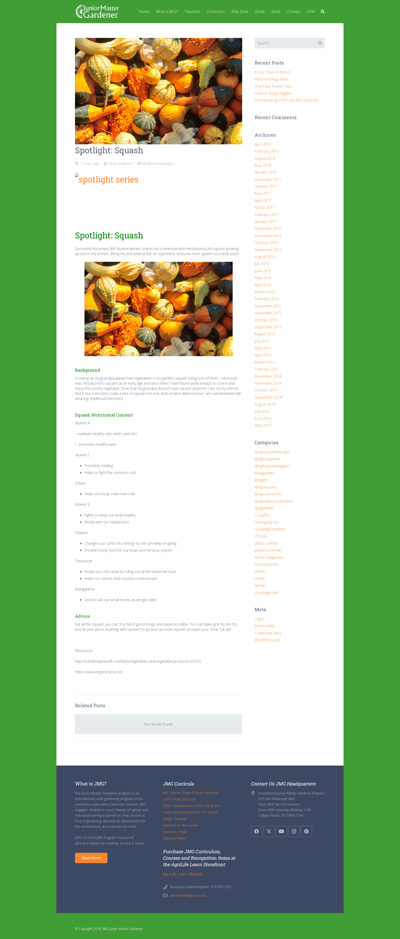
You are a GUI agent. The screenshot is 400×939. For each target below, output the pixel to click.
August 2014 (265, 404)
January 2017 (265, 221)
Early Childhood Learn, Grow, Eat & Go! (191, 805)
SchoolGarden (266, 564)
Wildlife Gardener (175, 819)
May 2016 (263, 277)
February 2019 (267, 151)
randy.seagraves (120, 163)
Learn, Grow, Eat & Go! (179, 799)
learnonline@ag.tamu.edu (188, 895)
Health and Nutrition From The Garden (190, 812)
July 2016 (262, 263)
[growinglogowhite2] (97, 12)
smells (260, 578)
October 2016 (266, 242)
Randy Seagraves (269, 557)
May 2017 (263, 193)
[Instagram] (294, 831)
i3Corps (261, 536)
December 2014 (268, 376)
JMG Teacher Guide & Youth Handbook (191, 793)
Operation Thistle (175, 832)
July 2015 (262, 341)
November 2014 (268, 383)
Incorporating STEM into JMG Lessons (286, 100)
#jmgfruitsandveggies (159, 163)
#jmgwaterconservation (274, 501)
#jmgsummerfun (268, 494)
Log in (260, 618)
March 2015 (265, 362)
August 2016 (265, 256)
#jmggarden (264, 473)
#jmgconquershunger (272, 451)
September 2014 (268, 397)
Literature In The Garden (180, 825)
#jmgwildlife (264, 508)
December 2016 (268, 228)
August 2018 (265, 158)
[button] (323, 11)
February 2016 (267, 298)
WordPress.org (267, 639)
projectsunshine (268, 550)
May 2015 (263, 348)
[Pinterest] (306, 831)
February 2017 (267, 214)
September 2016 (268, 249)
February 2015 (267, 369)
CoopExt (262, 515)
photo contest (266, 543)
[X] (269, 831)
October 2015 (266, 320)
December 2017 (268, 179)
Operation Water (175, 838)
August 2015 (265, 334)
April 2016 (263, 284)
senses (260, 571)
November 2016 (268, 235)
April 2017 (263, 200)
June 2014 (263, 418)
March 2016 (265, 291)
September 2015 (268, 327)
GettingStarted (266, 522)
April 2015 (263, 355)
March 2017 (265, 207)
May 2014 (263, 425)
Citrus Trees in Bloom (272, 72)
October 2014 (266, 390)
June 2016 (263, 270)
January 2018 (265, 172)
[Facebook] (256, 831)
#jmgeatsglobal (267, 458)
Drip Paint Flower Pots (273, 86)
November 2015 (268, 312)
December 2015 (268, 306)
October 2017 (266, 186)
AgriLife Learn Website (183, 874)
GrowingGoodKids (270, 529)
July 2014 (262, 411)
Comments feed (268, 633)
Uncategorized (267, 592)
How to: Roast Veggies (273, 93)
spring (260, 585)
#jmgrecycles (265, 487)
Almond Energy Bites (271, 79)
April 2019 (263, 144)
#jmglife (261, 479)
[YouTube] (281, 831)
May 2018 (263, 165)
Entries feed (264, 625)
